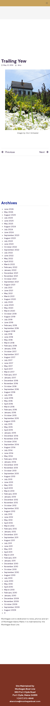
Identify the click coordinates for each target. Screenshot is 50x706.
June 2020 (9, 305)
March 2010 (9, 589)
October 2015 (10, 415)
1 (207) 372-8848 (25, 698)
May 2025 (8, 223)
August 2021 (9, 284)
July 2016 (8, 395)
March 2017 (9, 372)
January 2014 (10, 462)
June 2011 (8, 546)
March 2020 (9, 311)
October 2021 (10, 279)
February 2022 (10, 267)
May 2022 (8, 258)
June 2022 (8, 255)
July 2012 (8, 514)
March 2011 (9, 555)
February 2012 (10, 528)
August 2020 (10, 299)
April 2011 (8, 552)
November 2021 (11, 276)
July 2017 (8, 360)
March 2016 (9, 406)
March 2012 (9, 526)
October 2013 (10, 470)
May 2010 (8, 584)
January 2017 (10, 377)
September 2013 (11, 473)
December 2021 (11, 273)
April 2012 (8, 523)
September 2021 (11, 281)
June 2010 (8, 581)
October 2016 (10, 386)
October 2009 (10, 604)
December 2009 (11, 598)
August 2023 (10, 238)
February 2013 (10, 494)
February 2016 (10, 409)
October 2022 (10, 247)
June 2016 (8, 398)
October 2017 (10, 351)
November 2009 (11, 601)
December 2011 (10, 534)
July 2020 (8, 302)
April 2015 (8, 430)
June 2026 (9, 209)
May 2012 (8, 520)
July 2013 (8, 479)
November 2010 (11, 566)
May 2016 (8, 401)
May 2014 (8, 456)
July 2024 (8, 229)
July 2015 (8, 424)
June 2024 (9, 232)
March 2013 (9, 491)
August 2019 (9, 316)
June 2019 (8, 322)
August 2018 (9, 331)
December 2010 (11, 563)
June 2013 (8, 482)
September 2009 (12, 607)
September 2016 (11, 389)
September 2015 (11, 418)
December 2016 (11, 380)
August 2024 (10, 226)
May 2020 (8, 308)
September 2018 (11, 328)
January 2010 (10, 595)
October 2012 (10, 505)
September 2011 (11, 537)
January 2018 (10, 348)
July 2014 (8, 450)
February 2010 (10, 592)
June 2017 (8, 363)
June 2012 (8, 517)
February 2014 (10, 459)
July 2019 (8, 319)
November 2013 (11, 467)
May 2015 (8, 427)
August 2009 (10, 610)
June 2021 (8, 290)
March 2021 (9, 296)
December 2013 (11, 465)
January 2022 (10, 270)
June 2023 (8, 244)
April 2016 (8, 404)
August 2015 (9, 421)
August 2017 (9, 357)
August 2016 (9, 392)
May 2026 (8, 212)
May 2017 (8, 366)
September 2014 (11, 444)
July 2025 (8, 218)
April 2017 (8, 369)
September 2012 (11, 508)
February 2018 (10, 345)
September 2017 (11, 354)
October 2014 (10, 441)
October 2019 (10, 313)
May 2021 (8, 293)
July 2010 (8, 578)
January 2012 (10, 531)
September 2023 (11, 235)
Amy (19, 65)
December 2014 (11, 435)
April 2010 (8, 587)
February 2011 (10, 557)
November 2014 (11, 438)
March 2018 (9, 342)
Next (42, 152)
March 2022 (9, 264)
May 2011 (8, 549)
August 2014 (9, 447)
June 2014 (8, 453)
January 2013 (10, 496)
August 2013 (9, 476)
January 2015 (10, 433)
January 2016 (10, 412)
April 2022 (8, 261)
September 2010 (11, 572)
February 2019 (10, 325)
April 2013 (8, 488)
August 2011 (9, 540)
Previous (10, 152)
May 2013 (8, 485)
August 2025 (10, 215)
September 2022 (11, 250)
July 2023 (8, 241)
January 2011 (9, 560)
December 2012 (11, 499)
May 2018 (8, 340)
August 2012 (9, 511)
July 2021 (8, 287)
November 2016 (11, 383)
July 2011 (8, 543)
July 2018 (8, 334)
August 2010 (9, 575)
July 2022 (8, 252)
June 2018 (8, 337)
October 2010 (10, 569)
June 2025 (9, 220)
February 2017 (10, 374)
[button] (47, 3)
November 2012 (11, 502)
